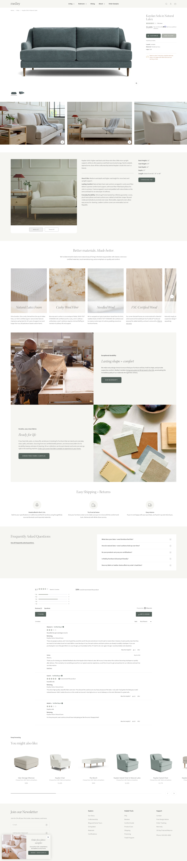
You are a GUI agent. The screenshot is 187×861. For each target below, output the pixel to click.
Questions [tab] (47, 608)
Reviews (127, 819)
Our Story (91, 816)
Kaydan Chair (60, 778)
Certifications (92, 834)
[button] (154, 23)
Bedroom (81, 4)
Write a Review (146, 615)
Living (70, 4)
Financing (127, 834)
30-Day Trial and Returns (164, 830)
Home (12, 10)
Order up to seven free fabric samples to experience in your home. (59, 449)
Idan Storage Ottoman (26, 778)
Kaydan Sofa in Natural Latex (29, 10)
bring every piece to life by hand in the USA (140, 370)
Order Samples (114, 4)
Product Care (128, 827)
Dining (92, 4)
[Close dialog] (48, 837)
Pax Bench (93, 778)
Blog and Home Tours (95, 823)
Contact (158, 816)
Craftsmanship (93, 819)
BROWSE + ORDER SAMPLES (38, 853)
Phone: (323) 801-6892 (163, 835)
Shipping (127, 830)
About (101, 4)
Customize (154, 36)
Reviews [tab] (38, 608)
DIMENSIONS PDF (147, 180)
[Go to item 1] (14, 93)
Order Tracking (161, 823)
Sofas (17, 10)
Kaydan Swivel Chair (160, 778)
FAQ (125, 816)
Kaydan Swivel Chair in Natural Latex (127, 778)
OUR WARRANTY (111, 380)
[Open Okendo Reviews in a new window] (144, 608)
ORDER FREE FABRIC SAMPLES (34, 456)
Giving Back (92, 827)
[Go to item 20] (22, 93)
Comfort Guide (129, 823)
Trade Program (129, 838)
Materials (91, 830)
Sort (136, 622)
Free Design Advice (162, 819)
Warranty (159, 827)
